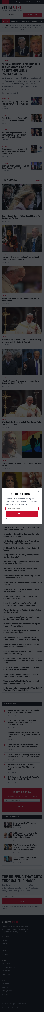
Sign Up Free (22, 514)
